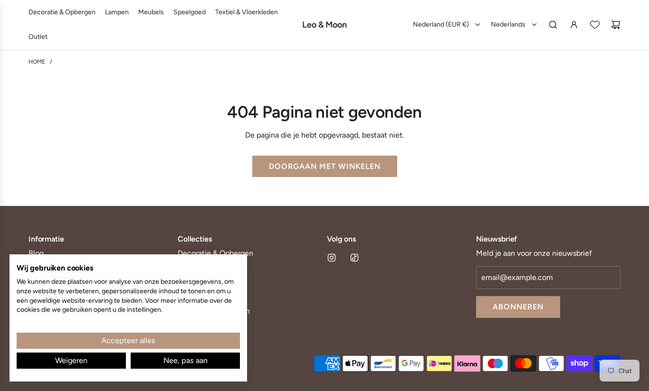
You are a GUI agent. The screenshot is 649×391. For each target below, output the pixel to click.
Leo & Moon (324, 25)
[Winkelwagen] (615, 24)
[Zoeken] (553, 24)
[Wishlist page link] (595, 24)
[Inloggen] (573, 24)
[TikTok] (354, 257)
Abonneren (518, 306)
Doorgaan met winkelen (325, 166)
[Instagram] (331, 257)
